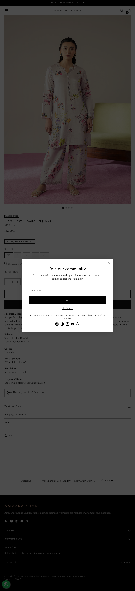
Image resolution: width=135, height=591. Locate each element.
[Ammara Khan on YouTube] (73, 324)
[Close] (108, 262)
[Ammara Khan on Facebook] (57, 324)
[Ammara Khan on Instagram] (67, 324)
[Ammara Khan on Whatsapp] (77, 324)
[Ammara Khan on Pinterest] (62, 324)
